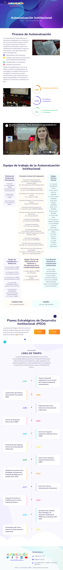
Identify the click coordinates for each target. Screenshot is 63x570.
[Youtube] (26, 557)
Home (22, 20)
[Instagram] (17, 557)
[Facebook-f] (12, 557)
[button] (8, 105)
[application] (46, 47)
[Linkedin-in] (21, 557)
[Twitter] (8, 557)
